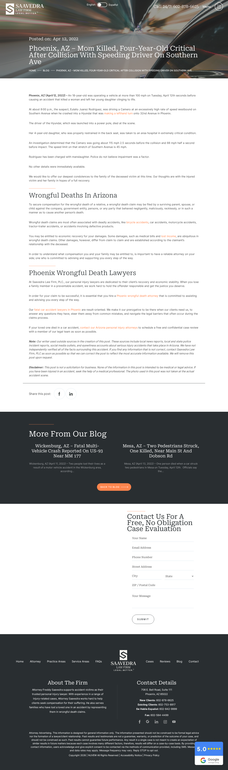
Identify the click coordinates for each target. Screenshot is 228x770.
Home (20, 661)
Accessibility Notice (131, 755)
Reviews (165, 661)
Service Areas (80, 661)
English (91, 4)
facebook (59, 393)
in (156, 722)
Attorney (35, 661)
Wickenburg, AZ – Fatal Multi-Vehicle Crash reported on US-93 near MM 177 (67, 450)
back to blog (110, 487)
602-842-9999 (168, 709)
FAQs (98, 661)
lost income (168, 236)
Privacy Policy (151, 755)
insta (165, 722)
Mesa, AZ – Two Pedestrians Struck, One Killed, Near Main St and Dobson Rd (161, 450)
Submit (143, 619)
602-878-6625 (186, 6)
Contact (194, 661)
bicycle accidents (137, 222)
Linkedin (71, 393)
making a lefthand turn (118, 113)
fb (139, 722)
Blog (179, 661)
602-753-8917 (167, 704)
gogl (148, 722)
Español (113, 5)
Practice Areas (56, 661)
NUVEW (92, 755)
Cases (150, 661)
